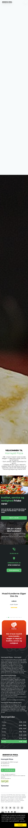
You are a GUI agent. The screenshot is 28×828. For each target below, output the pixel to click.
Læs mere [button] (22, 821)
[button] (7, 825)
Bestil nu (14, 730)
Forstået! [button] (20, 825)
